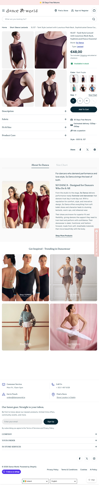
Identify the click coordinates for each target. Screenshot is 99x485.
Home (4, 27)
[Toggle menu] (3, 10)
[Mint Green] (74, 88)
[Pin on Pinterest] (95, 150)
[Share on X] (87, 150)
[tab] (40, 165)
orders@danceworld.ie (16, 397)
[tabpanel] (49, 204)
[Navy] (83, 79)
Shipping (83, 55)
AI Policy (93, 470)
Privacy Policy (52, 470)
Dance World (14, 467)
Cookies (83, 470)
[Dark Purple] (74, 79)
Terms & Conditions (69, 470)
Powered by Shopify (28, 467)
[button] (96, 242)
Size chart (93, 95)
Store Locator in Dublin (66, 397)
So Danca (80, 43)
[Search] (93, 19)
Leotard (80, 46)
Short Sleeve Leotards (19, 27)
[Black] (83, 88)
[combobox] (49, 19)
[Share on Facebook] (80, 150)
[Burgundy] (92, 79)
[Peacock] (92, 88)
